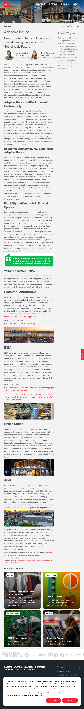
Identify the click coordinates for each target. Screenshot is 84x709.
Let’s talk (48, 552)
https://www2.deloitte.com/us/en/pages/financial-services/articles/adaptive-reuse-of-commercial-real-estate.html (24, 557)
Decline (70, 700)
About (75, 4)
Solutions (40, 4)
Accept (53, 700)
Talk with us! (82, 355)
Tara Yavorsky (47, 52)
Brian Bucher (22, 52)
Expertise (53, 4)
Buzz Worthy (29, 670)
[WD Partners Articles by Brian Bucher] (10, 55)
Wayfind (7, 26)
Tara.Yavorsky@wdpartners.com (52, 58)
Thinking (65, 4)
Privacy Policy (52, 689)
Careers (8, 667)
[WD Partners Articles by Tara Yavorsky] (35, 55)
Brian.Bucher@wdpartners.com (27, 58)
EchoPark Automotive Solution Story (20, 323)
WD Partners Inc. (65, 671)
